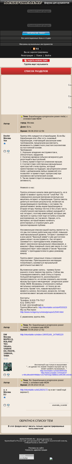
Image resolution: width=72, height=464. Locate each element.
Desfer (7, 136)
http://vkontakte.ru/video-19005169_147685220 (41, 334)
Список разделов (36, 71)
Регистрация (27, 55)
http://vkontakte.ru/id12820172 (34, 390)
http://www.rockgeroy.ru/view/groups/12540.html (41, 312)
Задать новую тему (36, 60)
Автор (7, 124)
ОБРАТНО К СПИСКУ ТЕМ (36, 420)
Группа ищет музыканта (36, 64)
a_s (5, 390)
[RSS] (36, 49)
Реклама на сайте (36, 448)
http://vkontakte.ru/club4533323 (53, 307)
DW (5, 334)
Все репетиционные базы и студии (36, 38)
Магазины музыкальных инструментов (36, 44)
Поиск (39, 55)
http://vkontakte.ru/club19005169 (53, 371)
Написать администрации (36, 450)
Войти (48, 55)
